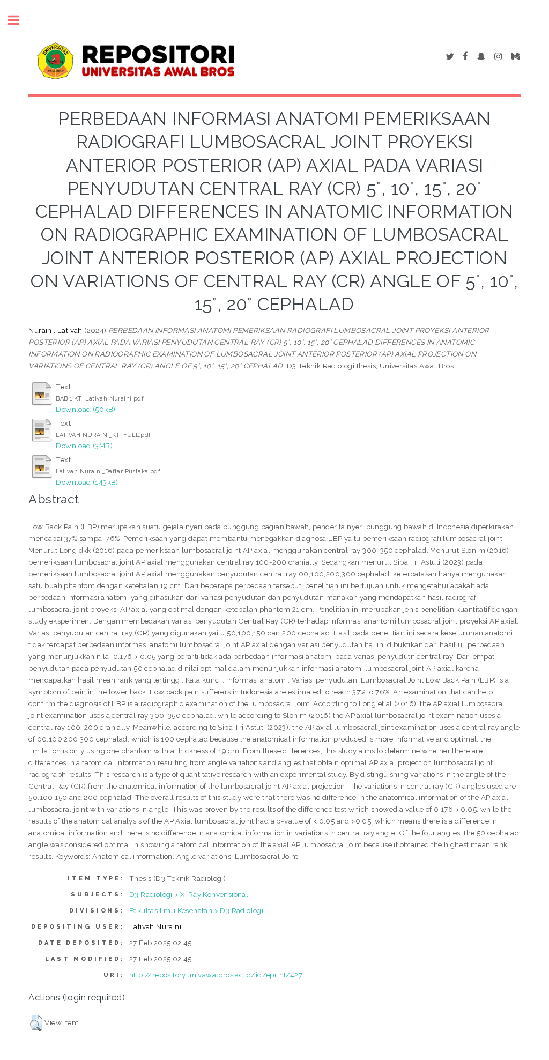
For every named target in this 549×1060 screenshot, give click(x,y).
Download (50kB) (85, 409)
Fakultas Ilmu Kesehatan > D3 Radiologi (196, 910)
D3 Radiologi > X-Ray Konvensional (188, 894)
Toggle (19, 20)
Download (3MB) (84, 445)
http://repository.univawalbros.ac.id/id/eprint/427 (215, 974)
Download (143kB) (87, 482)
